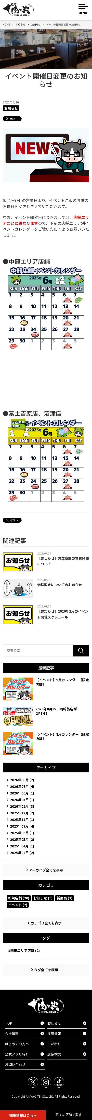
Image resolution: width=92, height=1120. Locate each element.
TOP (24, 1023)
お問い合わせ (24, 1064)
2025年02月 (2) (22, 852)
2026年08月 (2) (22, 779)
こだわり (66, 1043)
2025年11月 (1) (22, 819)
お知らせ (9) (43, 897)
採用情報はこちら (23, 1115)
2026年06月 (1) (22, 793)
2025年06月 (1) (22, 832)
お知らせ (11, 108)
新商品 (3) (64, 897)
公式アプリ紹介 (24, 1054)
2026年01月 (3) (22, 806)
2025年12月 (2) (22, 812)
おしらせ (66, 1023)
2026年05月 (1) (22, 799)
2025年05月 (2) (22, 839)
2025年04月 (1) (22, 845)
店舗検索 (66, 1054)
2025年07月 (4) (22, 826)
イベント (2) (17, 904)
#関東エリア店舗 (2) (24, 950)
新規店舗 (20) (18, 897)
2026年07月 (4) (22, 786)
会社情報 (24, 1033)
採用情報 (66, 1033)
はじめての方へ (24, 1043)
